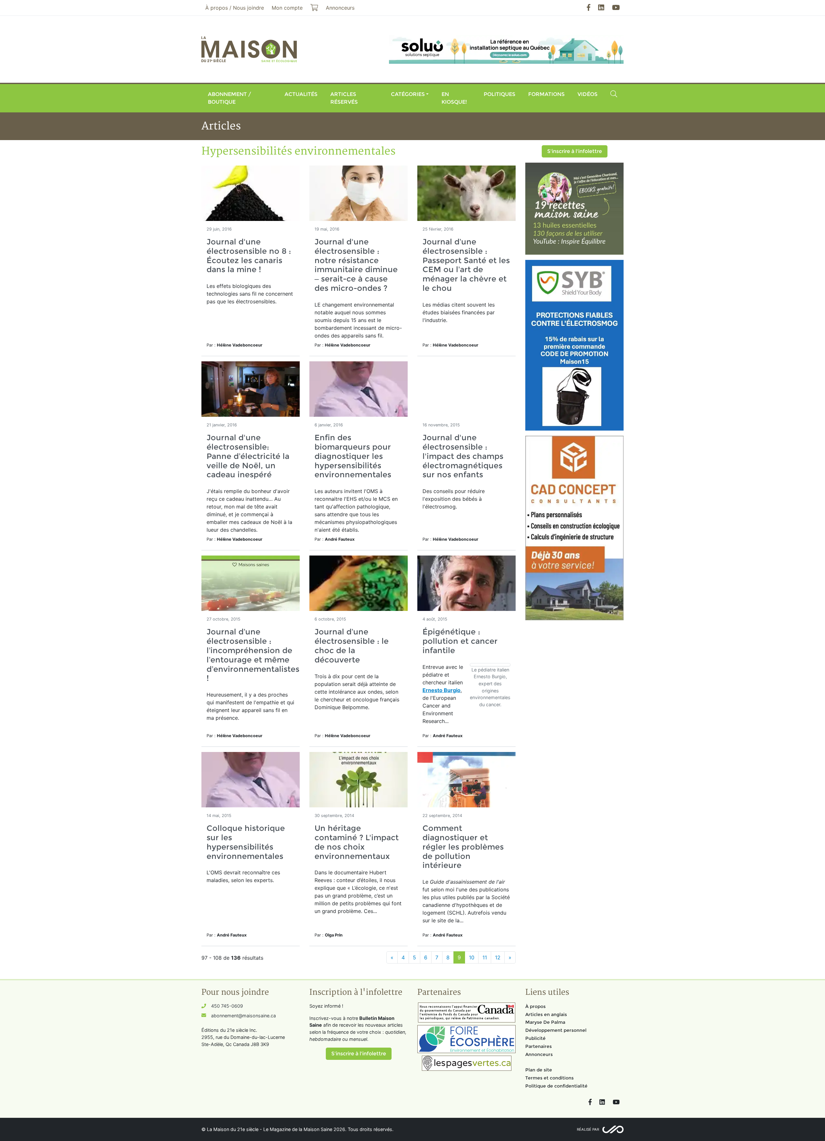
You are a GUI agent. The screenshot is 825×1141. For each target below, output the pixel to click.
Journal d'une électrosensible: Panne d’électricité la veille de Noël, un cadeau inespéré (248, 456)
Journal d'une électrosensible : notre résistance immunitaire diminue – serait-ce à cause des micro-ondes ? (356, 265)
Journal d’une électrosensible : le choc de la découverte (352, 645)
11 (484, 957)
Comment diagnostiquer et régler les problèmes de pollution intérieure (463, 846)
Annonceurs (539, 1054)
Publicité (535, 1038)
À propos (535, 1006)
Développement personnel (556, 1030)
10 (471, 957)
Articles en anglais (546, 1014)
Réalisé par (588, 1129)
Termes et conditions (549, 1078)
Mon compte (287, 8)
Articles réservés (344, 98)
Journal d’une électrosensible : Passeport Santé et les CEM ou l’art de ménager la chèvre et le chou (466, 265)
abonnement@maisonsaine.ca (243, 1015)
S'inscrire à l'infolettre (574, 151)
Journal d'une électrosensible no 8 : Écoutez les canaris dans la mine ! (249, 255)
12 (497, 957)
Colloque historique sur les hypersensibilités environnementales (246, 842)
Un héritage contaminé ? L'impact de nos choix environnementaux (357, 842)
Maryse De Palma (545, 1022)
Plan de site (538, 1070)
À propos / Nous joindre (234, 8)
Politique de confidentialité (556, 1086)
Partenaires (538, 1046)
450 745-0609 (227, 1006)
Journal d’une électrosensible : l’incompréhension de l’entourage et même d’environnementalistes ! (253, 655)
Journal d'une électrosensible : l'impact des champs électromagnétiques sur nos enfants (462, 456)
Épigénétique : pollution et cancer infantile (460, 641)
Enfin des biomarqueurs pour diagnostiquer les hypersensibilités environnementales (353, 456)
